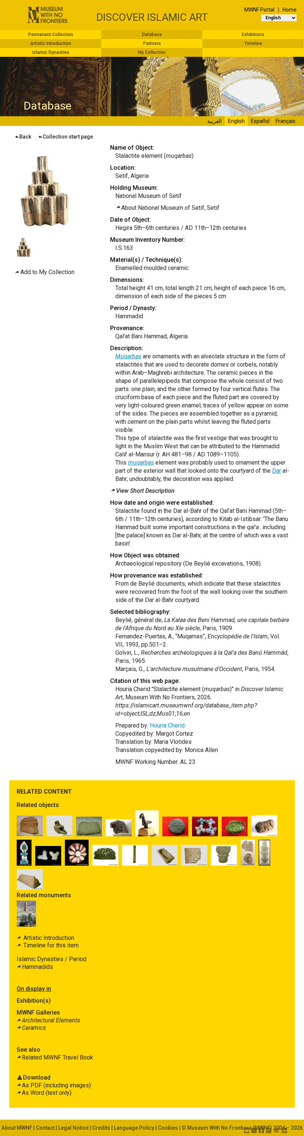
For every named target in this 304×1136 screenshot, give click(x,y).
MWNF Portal (259, 10)
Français (285, 121)
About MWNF (16, 1128)
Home (289, 10)
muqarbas (141, 462)
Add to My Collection (47, 272)
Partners (152, 43)
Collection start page (68, 137)
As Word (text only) (47, 1092)
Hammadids (37, 966)
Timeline (253, 43)
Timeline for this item (50, 945)
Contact (45, 1128)
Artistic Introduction (50, 43)
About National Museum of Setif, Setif (170, 207)
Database (152, 34)
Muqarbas (128, 356)
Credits (101, 1128)
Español (260, 121)
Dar (276, 470)
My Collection (152, 52)
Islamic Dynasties (50, 52)
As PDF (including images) (56, 1085)
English (236, 121)
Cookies (168, 1128)
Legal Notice (73, 1128)
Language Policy (134, 1128)
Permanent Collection (50, 34)
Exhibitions (253, 34)
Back (25, 137)
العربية (214, 121)
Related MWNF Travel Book (57, 1057)
